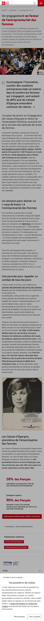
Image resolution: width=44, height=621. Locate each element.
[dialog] (22, 310)
